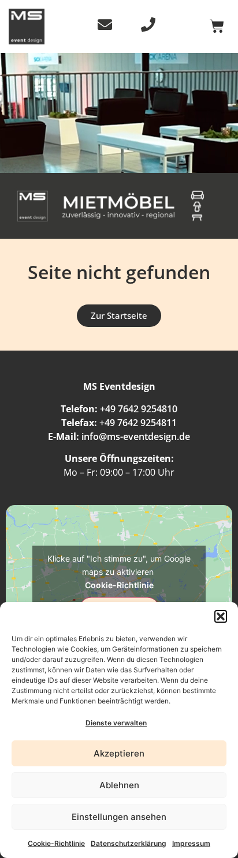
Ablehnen (119, 785)
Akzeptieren (119, 753)
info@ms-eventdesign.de (135, 436)
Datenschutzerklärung (128, 843)
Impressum (191, 843)
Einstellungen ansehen (119, 816)
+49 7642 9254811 (138, 422)
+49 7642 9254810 (138, 408)
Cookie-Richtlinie (56, 843)
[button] (220, 616)
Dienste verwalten (116, 722)
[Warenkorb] (217, 26)
